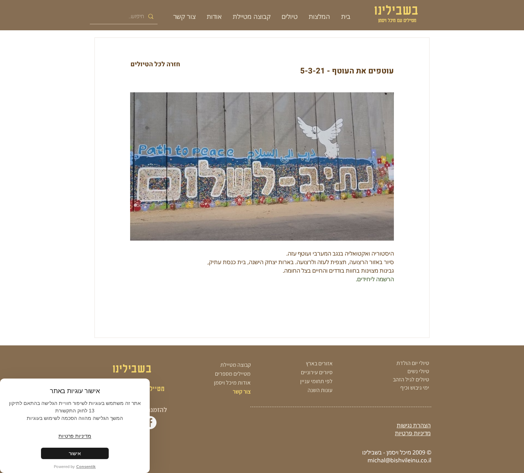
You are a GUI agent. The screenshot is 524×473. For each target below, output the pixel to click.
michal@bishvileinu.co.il (399, 460)
